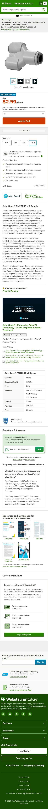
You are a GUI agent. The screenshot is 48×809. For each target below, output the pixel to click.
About (6, 335)
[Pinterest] (30, 714)
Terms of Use (17, 460)
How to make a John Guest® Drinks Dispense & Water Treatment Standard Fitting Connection (24, 357)
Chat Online (12, 765)
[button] (13, 81)
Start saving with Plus (18, 677)
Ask (39, 449)
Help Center (24, 751)
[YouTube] (10, 714)
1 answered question (22, 30)
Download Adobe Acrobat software (14, 567)
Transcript (14, 335)
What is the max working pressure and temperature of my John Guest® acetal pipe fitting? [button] (22, 474)
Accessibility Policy (24, 789)
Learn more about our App (20, 690)
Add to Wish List (24, 131)
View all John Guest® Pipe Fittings (34, 196)
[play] (24, 309)
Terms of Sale (24, 777)
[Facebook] (17, 714)
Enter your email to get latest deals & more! (23, 656)
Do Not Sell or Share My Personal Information (24, 793)
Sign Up (40, 662)
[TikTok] (23, 714)
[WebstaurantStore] (24, 699)
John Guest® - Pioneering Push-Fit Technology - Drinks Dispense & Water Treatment (22, 327)
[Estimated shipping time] (42, 156)
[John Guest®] (12, 196)
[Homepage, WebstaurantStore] (24, 3)
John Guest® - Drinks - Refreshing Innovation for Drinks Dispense (25, 362)
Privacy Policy (30, 460)
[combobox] (24, 9)
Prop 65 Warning (10, 291)
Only (4, 98)
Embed (22, 335)
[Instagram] (3, 714)
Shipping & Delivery (34, 765)
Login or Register (24, 635)
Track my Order (24, 758)
